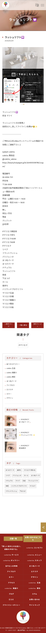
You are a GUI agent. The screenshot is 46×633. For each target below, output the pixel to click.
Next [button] (41, 76)
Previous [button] (4, 76)
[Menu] (42, 5)
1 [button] (22, 104)
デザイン (9, 398)
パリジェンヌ (17, 475)
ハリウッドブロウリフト (19, 486)
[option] (23, 75)
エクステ (9, 389)
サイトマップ (34, 605)
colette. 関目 (10, 377)
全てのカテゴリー (13, 364)
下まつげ (22, 491)
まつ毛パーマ (11, 381)
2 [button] (23, 104)
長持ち (19, 470)
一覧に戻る (23, 325)
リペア (8, 475)
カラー (8, 394)
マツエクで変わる (29, 470)
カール (26, 475)
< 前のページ (9, 325)
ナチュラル (9, 481)
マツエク (32, 486)
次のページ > (37, 325)
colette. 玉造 (10, 368)
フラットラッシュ (11, 491)
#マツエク (23, 345)
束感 (7, 486)
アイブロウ (10, 385)
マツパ (18, 481)
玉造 (24, 481)
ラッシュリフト (33, 481)
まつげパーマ (10, 470)
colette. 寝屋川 (11, 372)
